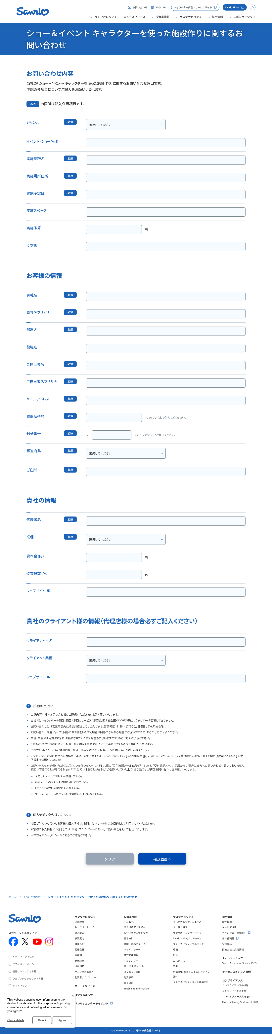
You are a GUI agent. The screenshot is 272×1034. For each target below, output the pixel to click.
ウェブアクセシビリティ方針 (28, 978)
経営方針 (128, 938)
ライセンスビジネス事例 (236, 972)
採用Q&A (227, 943)
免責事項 (128, 977)
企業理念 (79, 921)
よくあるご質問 (132, 971)
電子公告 (128, 982)
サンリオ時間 (180, 927)
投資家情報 (130, 917)
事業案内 (79, 938)
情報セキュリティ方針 (24, 971)
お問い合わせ (32, 897)
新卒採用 (227, 921)
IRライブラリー (132, 949)
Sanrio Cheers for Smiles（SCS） (240, 963)
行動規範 (79, 966)
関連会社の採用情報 (233, 949)
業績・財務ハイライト (136, 943)
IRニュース (130, 921)
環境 (175, 949)
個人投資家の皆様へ (134, 927)
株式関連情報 (131, 955)
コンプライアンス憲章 (234, 990)
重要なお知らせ (84, 995)
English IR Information (136, 988)
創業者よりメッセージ (87, 977)
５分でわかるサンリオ (136, 932)
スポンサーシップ (232, 958)
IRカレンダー (131, 960)
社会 (175, 955)
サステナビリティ (183, 917)
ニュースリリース (134, 17)
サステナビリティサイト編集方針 (191, 982)
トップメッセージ (84, 927)
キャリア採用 (229, 927)
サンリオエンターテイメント (91, 1003)
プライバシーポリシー (24, 964)
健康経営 (79, 960)
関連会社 (79, 949)
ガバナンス (179, 960)
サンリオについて (85, 917)
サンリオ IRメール (134, 966)
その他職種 (228, 938)
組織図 (78, 955)
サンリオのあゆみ (84, 971)
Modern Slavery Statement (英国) (240, 1002)
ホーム (12, 897)
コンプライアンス (232, 980)
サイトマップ (20, 985)
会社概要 (79, 932)
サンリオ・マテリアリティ (187, 932)
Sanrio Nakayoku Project (187, 938)
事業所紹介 (81, 943)
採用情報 (227, 917)
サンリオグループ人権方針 (236, 996)
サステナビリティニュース (187, 921)
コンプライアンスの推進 (235, 985)
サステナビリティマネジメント (189, 943)
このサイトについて (23, 957)
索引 (175, 966)
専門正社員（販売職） (234, 932)
